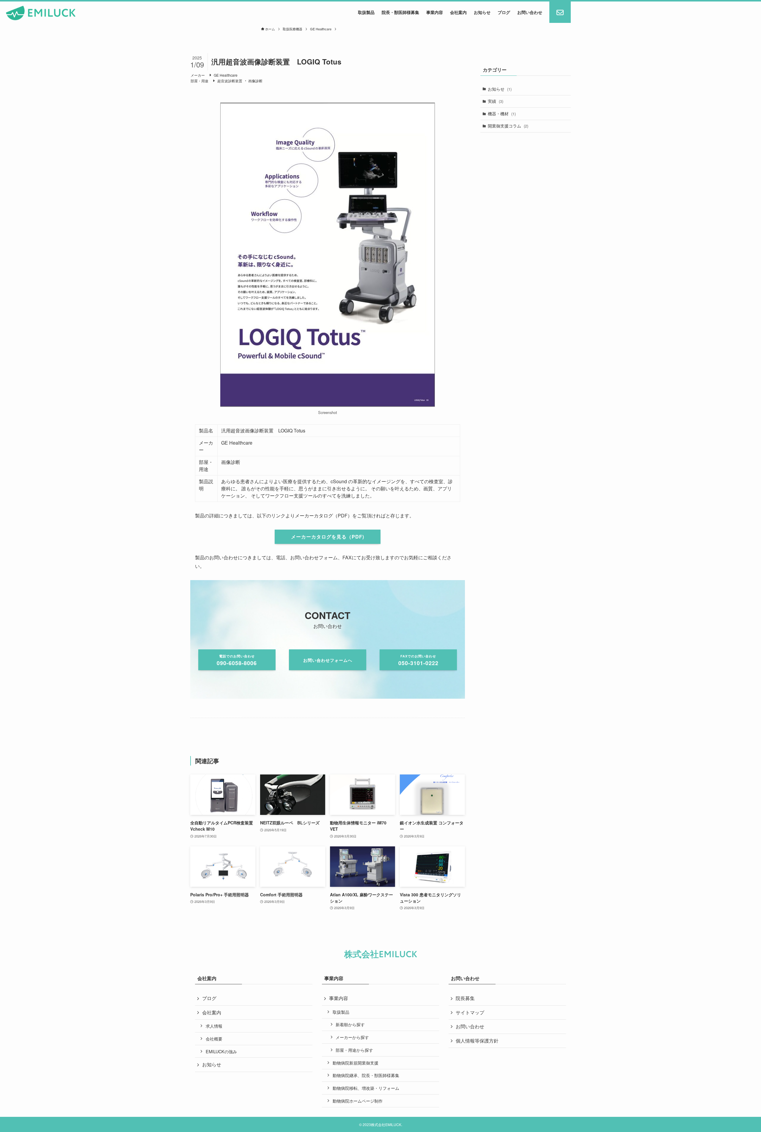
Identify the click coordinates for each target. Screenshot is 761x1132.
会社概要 (214, 1038)
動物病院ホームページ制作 (358, 1101)
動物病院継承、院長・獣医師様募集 (366, 1075)
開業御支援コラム (508, 126)
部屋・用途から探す (354, 1050)
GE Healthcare (226, 75)
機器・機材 (502, 113)
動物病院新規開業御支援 (355, 1062)
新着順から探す (350, 1024)
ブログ (209, 998)
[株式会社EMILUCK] (41, 13)
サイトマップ (470, 1012)
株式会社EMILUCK (380, 954)
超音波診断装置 (229, 80)
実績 (495, 101)
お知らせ (500, 89)
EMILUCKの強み (221, 1051)
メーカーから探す (352, 1037)
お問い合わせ (470, 1026)
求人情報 (214, 1026)
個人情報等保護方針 (477, 1040)
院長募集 (465, 998)
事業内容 (338, 998)
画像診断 (255, 80)
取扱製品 (341, 1012)
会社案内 (211, 1012)
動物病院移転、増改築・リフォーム (366, 1088)
